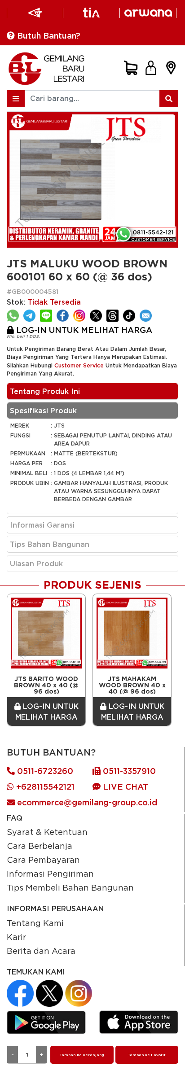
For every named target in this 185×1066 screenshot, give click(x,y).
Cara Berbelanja (39, 846)
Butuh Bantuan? (47, 36)
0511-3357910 (128, 771)
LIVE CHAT (124, 787)
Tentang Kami (35, 923)
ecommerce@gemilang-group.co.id (86, 802)
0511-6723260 (44, 771)
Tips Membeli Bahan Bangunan (70, 887)
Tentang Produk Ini (45, 391)
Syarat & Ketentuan (47, 832)
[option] (46, 660)
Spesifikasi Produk (43, 410)
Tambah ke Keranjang (82, 1055)
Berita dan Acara (41, 951)
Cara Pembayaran (43, 860)
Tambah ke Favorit (146, 1055)
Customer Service (79, 365)
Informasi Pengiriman (50, 873)
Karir (16, 937)
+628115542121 (44, 787)
